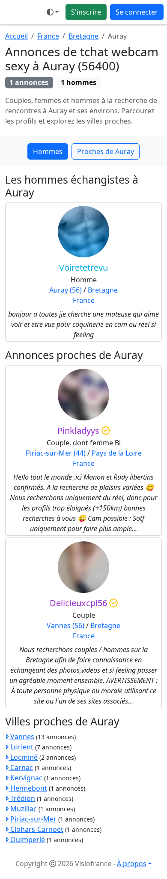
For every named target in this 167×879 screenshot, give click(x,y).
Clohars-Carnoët (36, 829)
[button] (52, 12)
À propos (131, 863)
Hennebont (28, 788)
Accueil (16, 36)
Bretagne (83, 36)
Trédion (22, 798)
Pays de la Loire (117, 453)
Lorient (21, 747)
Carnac (21, 767)
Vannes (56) (65, 625)
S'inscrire (86, 12)
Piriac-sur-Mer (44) (56, 453)
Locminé (23, 757)
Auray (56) (65, 290)
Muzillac (23, 808)
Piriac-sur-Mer (33, 819)
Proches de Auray (105, 151)
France (48, 36)
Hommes (48, 151)
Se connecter (137, 12)
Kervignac (25, 777)
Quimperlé (27, 839)
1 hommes (78, 82)
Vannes (21, 736)
